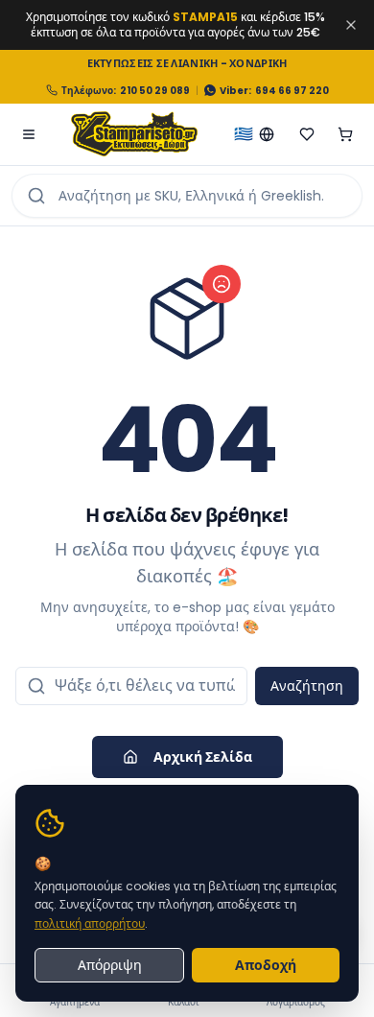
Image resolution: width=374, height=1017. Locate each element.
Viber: (235, 90)
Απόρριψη (110, 965)
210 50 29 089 (155, 90)
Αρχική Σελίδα (202, 757)
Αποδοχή (265, 965)
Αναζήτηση (306, 686)
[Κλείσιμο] (350, 24)
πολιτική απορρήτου (90, 923)
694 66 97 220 (292, 90)
